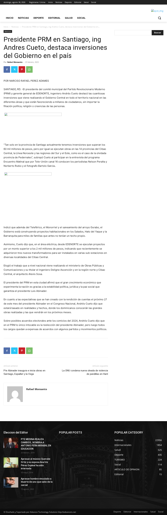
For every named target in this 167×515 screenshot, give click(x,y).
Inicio (6, 26)
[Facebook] (7, 69)
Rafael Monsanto (15, 62)
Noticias (15, 26)
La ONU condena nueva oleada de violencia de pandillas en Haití (85, 372)
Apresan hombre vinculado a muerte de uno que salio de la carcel (37, 481)
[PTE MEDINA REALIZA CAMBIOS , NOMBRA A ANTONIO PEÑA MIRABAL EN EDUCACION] (11, 443)
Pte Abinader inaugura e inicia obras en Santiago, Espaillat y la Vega (24, 372)
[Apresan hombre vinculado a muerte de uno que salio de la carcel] (11, 482)
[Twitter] (14, 69)
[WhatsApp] (29, 69)
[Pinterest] (22, 69)
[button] (159, 18)
